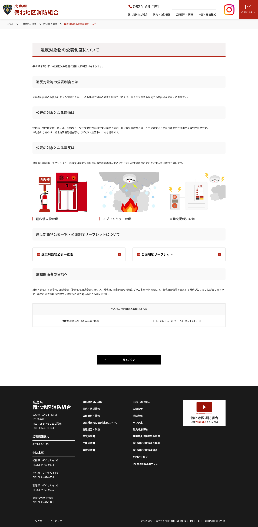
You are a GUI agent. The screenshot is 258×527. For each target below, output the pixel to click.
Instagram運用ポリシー (147, 464)
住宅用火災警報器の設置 (146, 436)
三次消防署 (89, 436)
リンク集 (138, 422)
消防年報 (138, 415)
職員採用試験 (140, 429)
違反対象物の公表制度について (100, 422)
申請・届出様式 (207, 14)
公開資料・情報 (184, 14)
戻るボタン (129, 359)
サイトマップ (54, 521)
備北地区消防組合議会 (145, 450)
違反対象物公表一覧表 (57, 254)
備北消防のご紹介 (137, 14)
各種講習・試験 (91, 429)
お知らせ (138, 408)
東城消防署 (89, 450)
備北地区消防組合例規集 (146, 443)
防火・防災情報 (161, 14)
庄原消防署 (89, 443)
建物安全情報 (50, 24)
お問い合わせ (140, 457)
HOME (10, 24)
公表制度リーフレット (157, 254)
